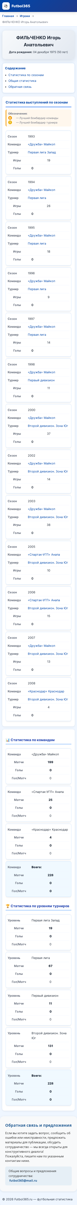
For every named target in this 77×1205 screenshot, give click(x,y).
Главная (8, 16)
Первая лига (37, 198)
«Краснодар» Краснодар (46, 691)
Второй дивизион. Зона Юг (48, 426)
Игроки (25, 16)
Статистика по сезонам (26, 75)
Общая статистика (22, 81)
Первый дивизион (41, 380)
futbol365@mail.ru (23, 1180)
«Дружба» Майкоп (41, 144)
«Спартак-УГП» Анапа (44, 554)
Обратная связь (20, 87)
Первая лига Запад (42, 152)
